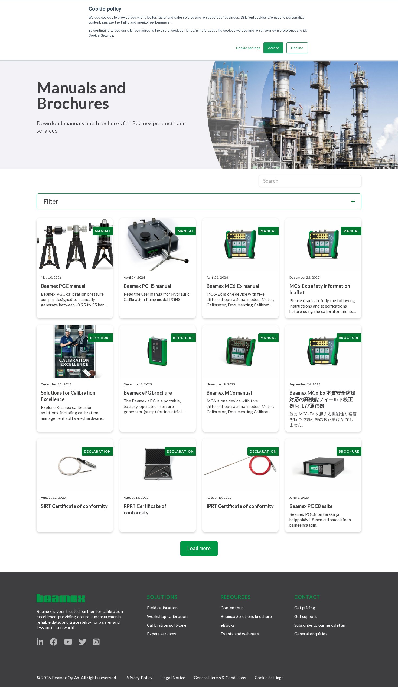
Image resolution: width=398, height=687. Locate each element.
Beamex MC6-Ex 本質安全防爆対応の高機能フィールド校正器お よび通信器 (322, 399)
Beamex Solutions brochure (246, 616)
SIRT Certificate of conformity (74, 506)
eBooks (228, 625)
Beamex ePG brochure (148, 393)
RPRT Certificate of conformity (145, 509)
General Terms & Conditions (220, 677)
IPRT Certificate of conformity (240, 506)
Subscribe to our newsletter (320, 625)
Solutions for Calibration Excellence (68, 396)
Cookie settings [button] (248, 47)
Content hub (232, 607)
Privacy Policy (138, 677)
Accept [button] (273, 47)
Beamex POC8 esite (310, 506)
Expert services (161, 633)
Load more (199, 548)
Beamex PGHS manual (147, 286)
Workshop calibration (167, 616)
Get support (305, 616)
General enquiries (310, 633)
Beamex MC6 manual (229, 393)
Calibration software (166, 625)
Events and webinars (240, 633)
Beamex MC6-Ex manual (233, 286)
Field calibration (162, 607)
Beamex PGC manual (63, 286)
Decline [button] (297, 47)
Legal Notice (173, 677)
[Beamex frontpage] (61, 598)
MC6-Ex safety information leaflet (319, 289)
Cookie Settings (269, 677)
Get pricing (304, 607)
